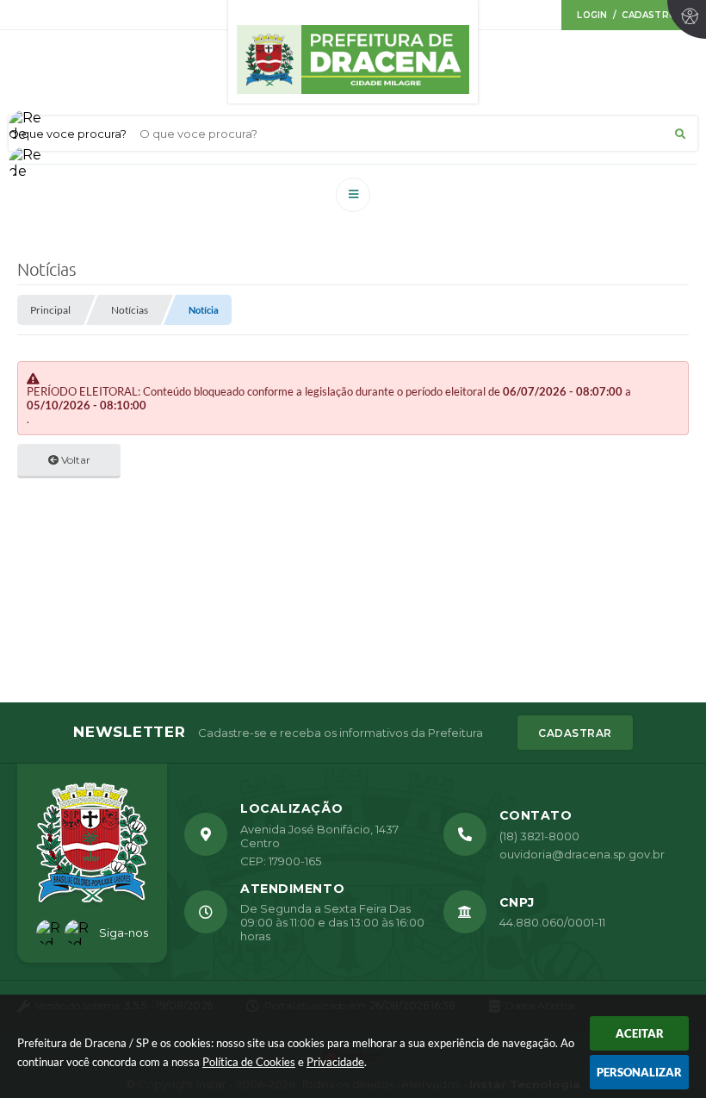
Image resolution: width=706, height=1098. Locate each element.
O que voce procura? (68, 133)
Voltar (74, 459)
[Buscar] (680, 133)
